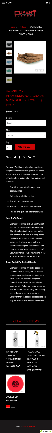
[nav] (7, 2)
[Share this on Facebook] (19, 157)
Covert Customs (29, 426)
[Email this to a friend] (33, 157)
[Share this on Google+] (29, 157)
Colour (9, 117)
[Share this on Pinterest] (24, 157)
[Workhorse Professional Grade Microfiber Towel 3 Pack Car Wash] (30, 57)
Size (8, 130)
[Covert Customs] (26, 13)
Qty (7, 142)
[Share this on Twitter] (14, 157)
